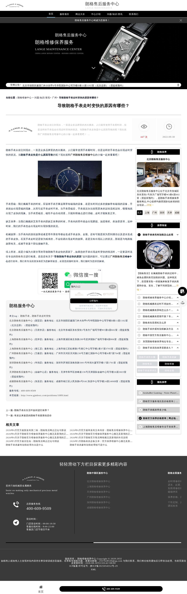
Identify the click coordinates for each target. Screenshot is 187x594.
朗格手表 (25, 316)
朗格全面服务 (175, 473)
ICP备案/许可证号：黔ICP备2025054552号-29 (93, 566)
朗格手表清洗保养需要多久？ (158, 348)
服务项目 (64, 14)
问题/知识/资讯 (115, 14)
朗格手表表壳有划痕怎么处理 (158, 235)
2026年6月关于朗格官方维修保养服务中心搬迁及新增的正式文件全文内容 (44, 434)
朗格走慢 (169, 370)
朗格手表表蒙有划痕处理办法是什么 (24, 445)
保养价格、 (174, 497)
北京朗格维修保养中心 (98, 481)
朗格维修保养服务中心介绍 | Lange (161, 297)
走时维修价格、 (176, 481)
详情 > (150, 205)
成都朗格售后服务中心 (21, 381)
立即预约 (93, 301)
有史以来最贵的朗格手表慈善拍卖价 (33, 415)
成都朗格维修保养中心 (98, 507)
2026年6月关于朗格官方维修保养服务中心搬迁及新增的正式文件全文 (106, 434)
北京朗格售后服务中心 (21, 320)
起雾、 (179, 485)
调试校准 (173, 506)
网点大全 (80, 14)
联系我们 (133, 14)
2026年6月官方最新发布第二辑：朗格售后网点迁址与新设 (36, 430)
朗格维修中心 (25, 97)
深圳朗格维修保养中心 (98, 502)
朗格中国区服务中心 (97, 473)
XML (93, 569)
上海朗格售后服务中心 (21, 339)
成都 (177, 212)
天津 (169, 212)
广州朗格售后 (117, 256)
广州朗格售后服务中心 (21, 353)
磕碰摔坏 (173, 492)
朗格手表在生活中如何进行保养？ (31, 410)
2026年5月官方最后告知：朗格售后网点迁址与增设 (32, 441)
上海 (147, 212)
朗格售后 (21, 256)
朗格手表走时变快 (41, 316)
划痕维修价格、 (176, 488)
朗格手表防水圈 (147, 357)
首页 (51, 14)
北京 (139, 212)
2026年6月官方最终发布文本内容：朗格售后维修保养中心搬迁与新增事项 (108, 430)
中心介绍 (96, 14)
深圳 (162, 212)
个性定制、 (174, 502)
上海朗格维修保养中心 (98, 486)
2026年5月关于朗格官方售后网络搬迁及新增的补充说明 (99, 437)
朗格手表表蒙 (169, 357)
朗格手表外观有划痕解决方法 (158, 329)
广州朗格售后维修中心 (82, 155)
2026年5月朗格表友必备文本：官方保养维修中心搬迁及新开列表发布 (106, 441)
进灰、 (171, 485)
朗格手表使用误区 (147, 370)
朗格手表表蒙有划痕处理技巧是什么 (88, 445)
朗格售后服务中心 (102, 4)
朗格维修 (169, 364)
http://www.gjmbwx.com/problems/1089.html (44, 395)
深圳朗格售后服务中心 (21, 363)
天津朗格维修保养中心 (98, 492)
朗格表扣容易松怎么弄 (154, 323)
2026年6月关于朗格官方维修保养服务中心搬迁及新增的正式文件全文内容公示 (46, 437)
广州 (54, 97)
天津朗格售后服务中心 (21, 372)
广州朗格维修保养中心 (98, 497)
